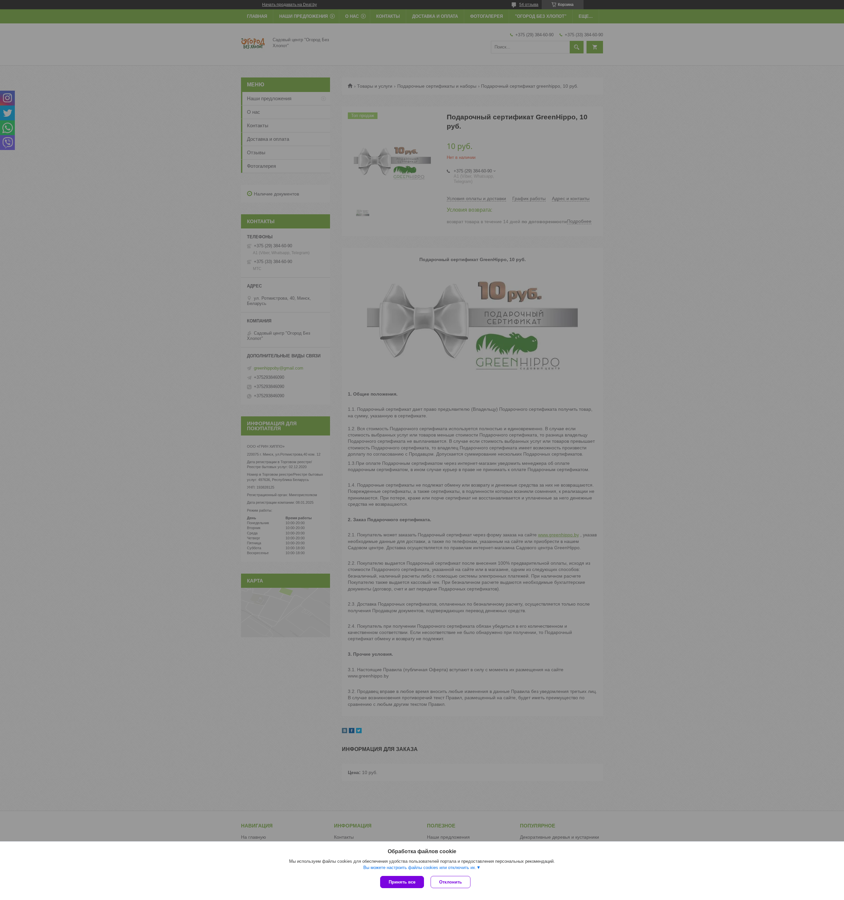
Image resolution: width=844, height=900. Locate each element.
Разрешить (470, 34)
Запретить (437, 34)
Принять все (402, 882)
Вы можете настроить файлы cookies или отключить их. (419, 867)
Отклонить (450, 882)
